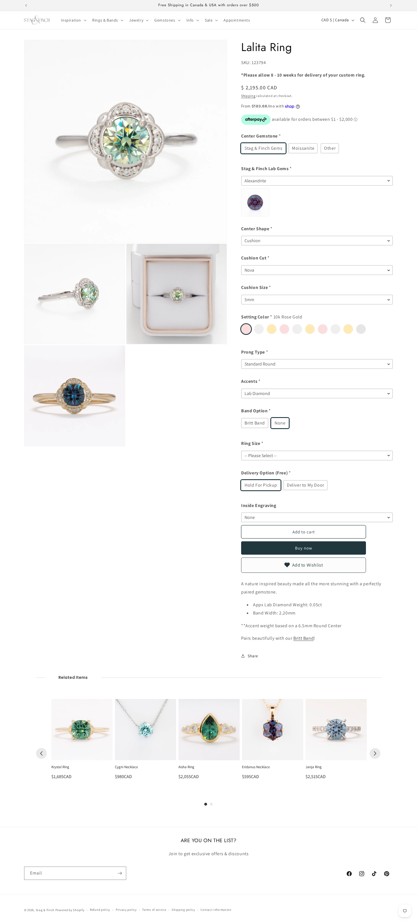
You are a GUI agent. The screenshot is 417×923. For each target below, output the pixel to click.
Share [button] (253, 655)
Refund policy (100, 910)
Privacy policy (126, 910)
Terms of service (154, 910)
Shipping (248, 96)
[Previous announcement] (26, 5)
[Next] (375, 753)
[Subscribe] (119, 873)
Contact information (216, 910)
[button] (73, 20)
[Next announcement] (391, 5)
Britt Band (303, 638)
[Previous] (41, 753)
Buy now (303, 548)
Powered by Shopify (70, 910)
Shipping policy (183, 910)
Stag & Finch (45, 910)
